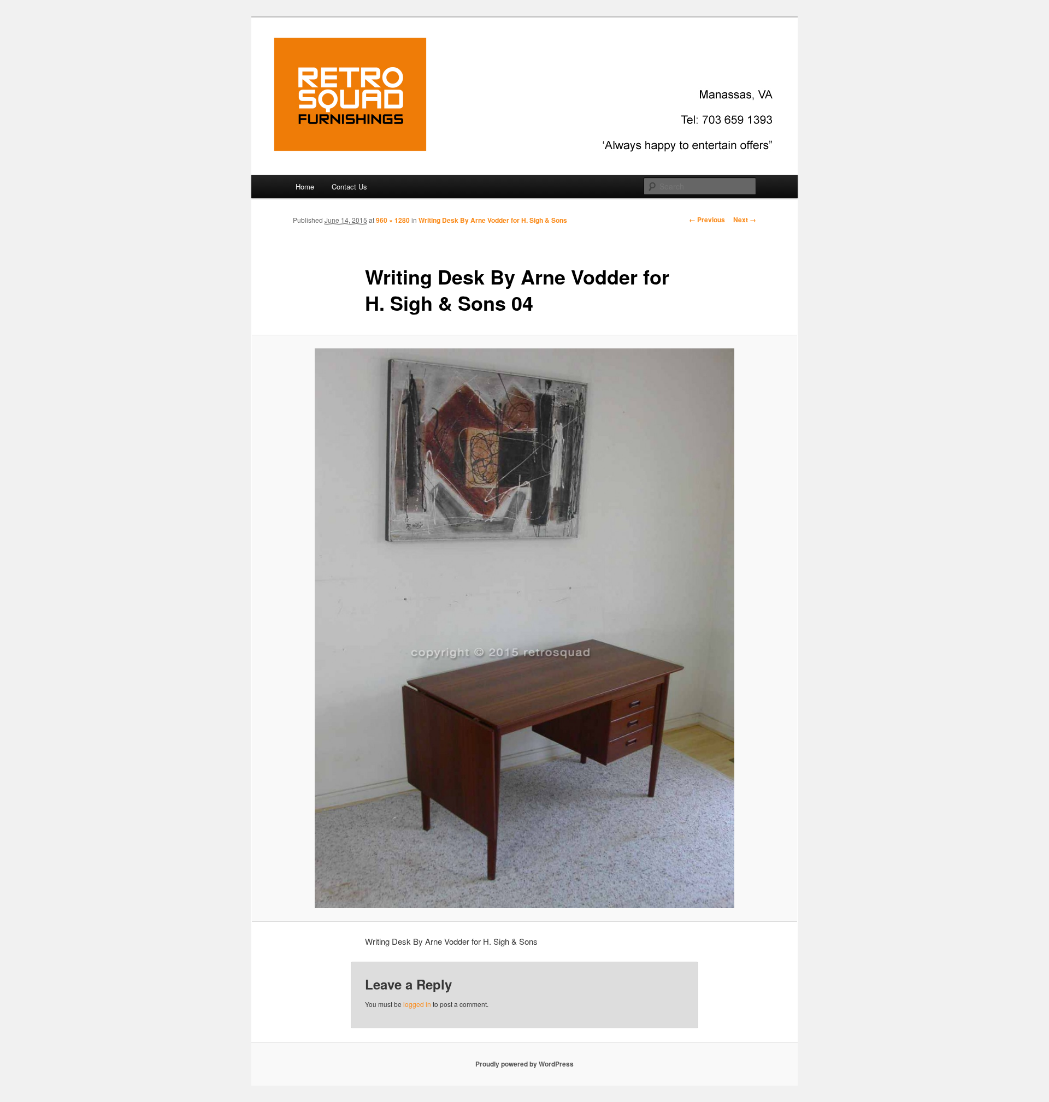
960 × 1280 (393, 220)
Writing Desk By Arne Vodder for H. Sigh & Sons (493, 220)
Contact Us (349, 186)
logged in (417, 1004)
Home (305, 186)
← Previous (707, 219)
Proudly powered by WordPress (524, 1064)
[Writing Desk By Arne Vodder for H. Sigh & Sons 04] (524, 628)
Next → (744, 219)
